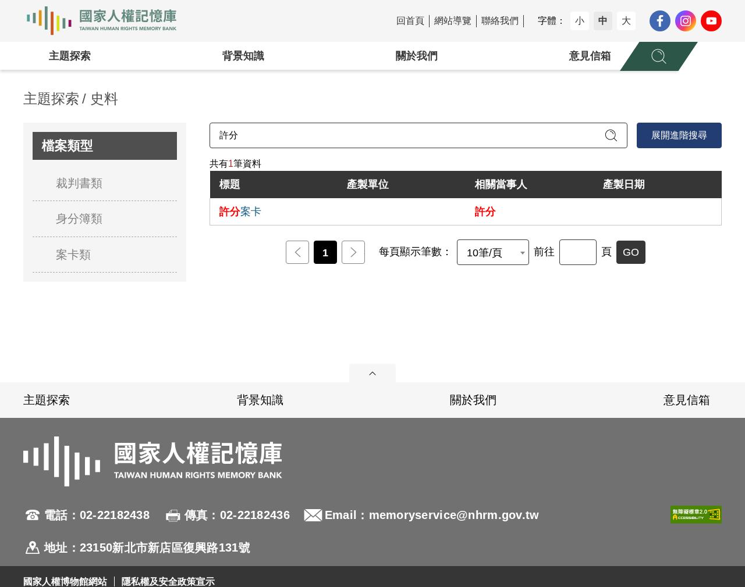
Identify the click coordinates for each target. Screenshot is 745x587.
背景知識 (243, 56)
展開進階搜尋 (679, 135)
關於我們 (417, 56)
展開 (372, 373)
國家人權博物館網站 (65, 581)
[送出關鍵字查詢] (611, 135)
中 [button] (603, 21)
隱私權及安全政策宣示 (168, 581)
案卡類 (73, 254)
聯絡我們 (500, 21)
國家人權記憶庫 (108, 20)
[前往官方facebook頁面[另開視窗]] (660, 20)
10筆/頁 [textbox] (484, 253)
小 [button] (579, 21)
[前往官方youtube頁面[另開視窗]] (711, 20)
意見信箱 (590, 56)
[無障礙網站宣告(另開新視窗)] (696, 531)
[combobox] (493, 252)
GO (631, 252)
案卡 (240, 211)
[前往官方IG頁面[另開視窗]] (685, 20)
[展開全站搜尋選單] (659, 56)
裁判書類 (79, 183)
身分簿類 (79, 218)
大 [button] (626, 21)
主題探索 (70, 56)
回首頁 (410, 21)
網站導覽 (452, 21)
